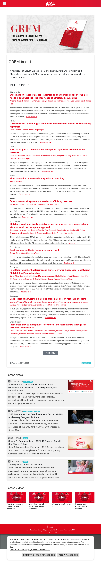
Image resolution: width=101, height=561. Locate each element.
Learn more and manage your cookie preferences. (30, 550)
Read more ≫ (31, 117)
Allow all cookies (68, 555)
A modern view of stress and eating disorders (36, 506)
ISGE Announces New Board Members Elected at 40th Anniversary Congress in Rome (35, 416)
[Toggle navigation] (4, 3)
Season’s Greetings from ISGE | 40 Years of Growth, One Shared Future (35, 443)
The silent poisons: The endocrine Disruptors (15, 506)
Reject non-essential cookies (39, 555)
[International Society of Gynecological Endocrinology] (50, 527)
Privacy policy (55, 532)
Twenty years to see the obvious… (25, 464)
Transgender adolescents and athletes (82, 506)
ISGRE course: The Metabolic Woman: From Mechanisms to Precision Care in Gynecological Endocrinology (32, 387)
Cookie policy (45, 532)
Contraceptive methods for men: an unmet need (34, 250)
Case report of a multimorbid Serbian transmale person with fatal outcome (48, 299)
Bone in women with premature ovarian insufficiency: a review (41, 201)
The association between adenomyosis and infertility (37, 178)
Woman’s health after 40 (61, 505)
